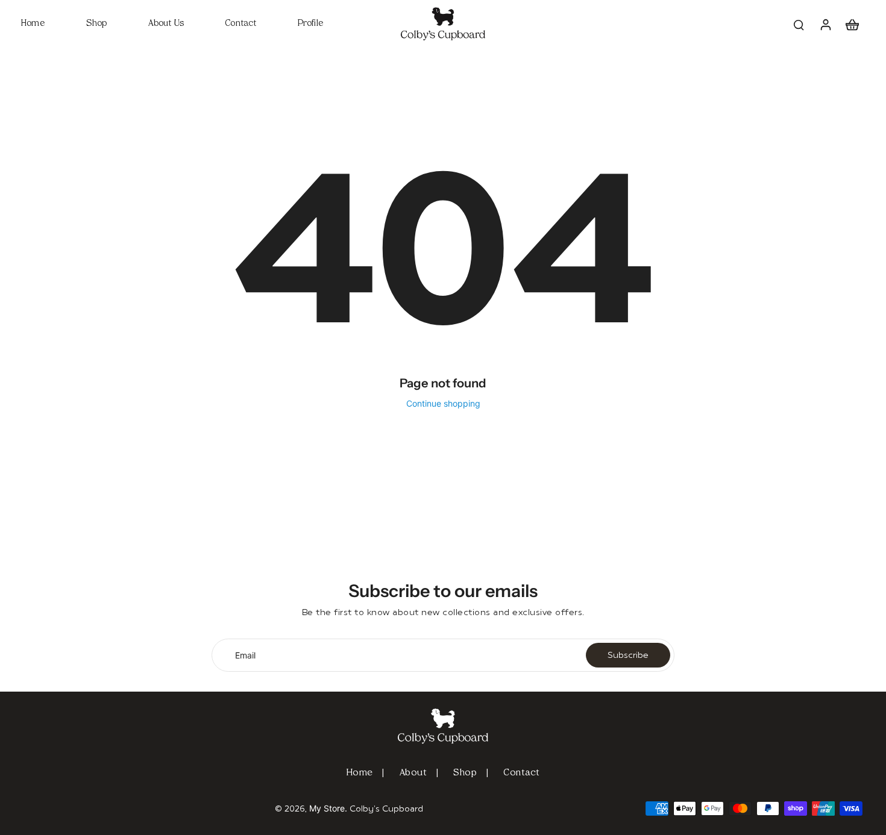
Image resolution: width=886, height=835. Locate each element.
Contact (521, 773)
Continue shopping (443, 403)
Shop (465, 773)
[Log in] (825, 23)
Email (245, 655)
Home (360, 773)
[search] (798, 24)
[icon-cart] (851, 24)
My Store (327, 808)
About (413, 773)
